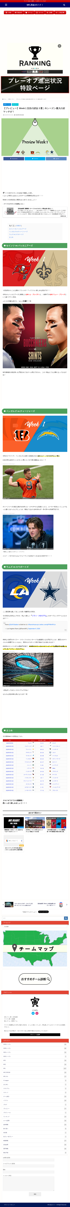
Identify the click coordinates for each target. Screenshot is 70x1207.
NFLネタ (34, 1076)
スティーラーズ (56, 758)
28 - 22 (42, 749)
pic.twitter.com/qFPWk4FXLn (46, 624)
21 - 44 (42, 774)
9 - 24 (42, 765)
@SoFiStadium (14, 624)
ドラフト (34, 1100)
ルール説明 (34, 1120)
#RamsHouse (32, 624)
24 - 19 (42, 781)
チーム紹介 (34, 1096)
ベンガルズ (29, 758)
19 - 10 (42, 768)
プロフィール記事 (35, 1034)
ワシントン (29, 749)
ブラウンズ (55, 771)
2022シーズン (34, 1056)
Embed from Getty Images (9, 464)
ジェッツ (29, 765)
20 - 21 (42, 784)
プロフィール (34, 1112)
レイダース (55, 781)
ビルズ (54, 743)
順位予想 (34, 1152)
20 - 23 (42, 759)
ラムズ (30, 743)
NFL (34, 1068)
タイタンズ (29, 784)
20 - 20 (42, 752)
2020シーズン (7, 104)
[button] (35, 56)
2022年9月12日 (9, 746)
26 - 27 (42, 762)
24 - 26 (42, 771)
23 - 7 (42, 777)
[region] (35, 58)
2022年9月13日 (9, 790)
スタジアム (34, 1088)
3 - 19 (42, 787)
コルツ (54, 752)
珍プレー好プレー (34, 1136)
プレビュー (15, 104)
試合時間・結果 (42, 740)
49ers (53, 768)
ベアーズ (29, 768)
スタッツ (34, 1092)
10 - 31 (42, 743)
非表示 (18, 225)
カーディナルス (28, 774)
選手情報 (34, 1148)
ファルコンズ (28, 762)
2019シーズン (34, 1044)
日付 (10, 740)
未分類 (34, 1132)
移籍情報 (34, 1140)
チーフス (54, 774)
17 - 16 (42, 790)
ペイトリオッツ (56, 746)
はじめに (34, 1084)
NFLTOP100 (34, 1072)
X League (34, 1080)
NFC (34, 1064)
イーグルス (55, 755)
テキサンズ (29, 752)
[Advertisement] (35, 29)
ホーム (32, 740)
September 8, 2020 (34, 628)
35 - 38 (42, 755)
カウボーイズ (28, 787)
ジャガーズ (55, 749)
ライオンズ (29, 755)
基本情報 (34, 1124)
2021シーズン (34, 1052)
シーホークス (28, 790)
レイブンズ (55, 765)
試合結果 (34, 1144)
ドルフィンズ (28, 746)
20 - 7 (42, 746)
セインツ (54, 762)
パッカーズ (55, 777)
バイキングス (28, 777)
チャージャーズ (28, 781)
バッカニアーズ (56, 787)
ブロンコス (55, 790)
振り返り (34, 1128)
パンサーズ (29, 771)
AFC (34, 1060)
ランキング (34, 1116)
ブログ (34, 1104)
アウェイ (51, 740)
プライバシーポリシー (9, 1204)
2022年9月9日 (9, 743)
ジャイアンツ (55, 784)
